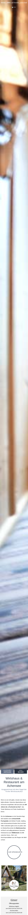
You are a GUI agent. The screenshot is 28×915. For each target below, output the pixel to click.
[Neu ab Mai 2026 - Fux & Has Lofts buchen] (14, 890)
